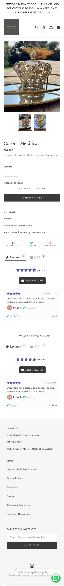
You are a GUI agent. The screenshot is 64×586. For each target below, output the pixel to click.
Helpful (13, 316)
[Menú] (58, 27)
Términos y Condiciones (19, 505)
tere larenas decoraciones (26, 575)
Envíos (10, 496)
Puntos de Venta (15, 478)
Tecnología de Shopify (46, 575)
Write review (34, 280)
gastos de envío (15, 155)
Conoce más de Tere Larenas (21, 469)
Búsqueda (12, 487)
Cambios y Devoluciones (19, 514)
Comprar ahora (32, 197)
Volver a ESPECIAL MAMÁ (35, 336)
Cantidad (8, 166)
